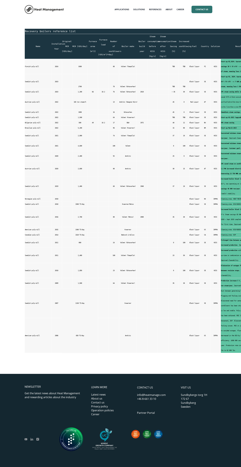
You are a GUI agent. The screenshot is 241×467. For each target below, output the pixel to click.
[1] (104, 429)
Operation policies (102, 410)
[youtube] (26, 439)
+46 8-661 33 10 (146, 399)
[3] (71, 429)
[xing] (37, 439)
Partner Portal (146, 413)
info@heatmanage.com (151, 395)
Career (95, 414)
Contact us (97, 402)
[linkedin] (31, 439)
